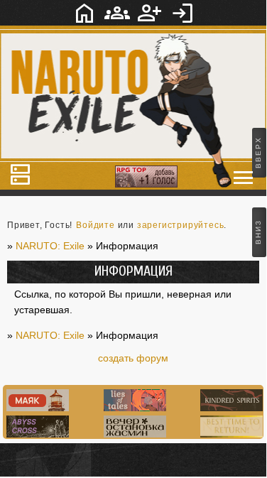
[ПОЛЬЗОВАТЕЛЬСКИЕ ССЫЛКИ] (243, 177)
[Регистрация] (150, 13)
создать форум (133, 358)
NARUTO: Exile (50, 335)
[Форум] (84, 13)
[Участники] (117, 13)
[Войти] (182, 13)
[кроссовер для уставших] (133, 434)
